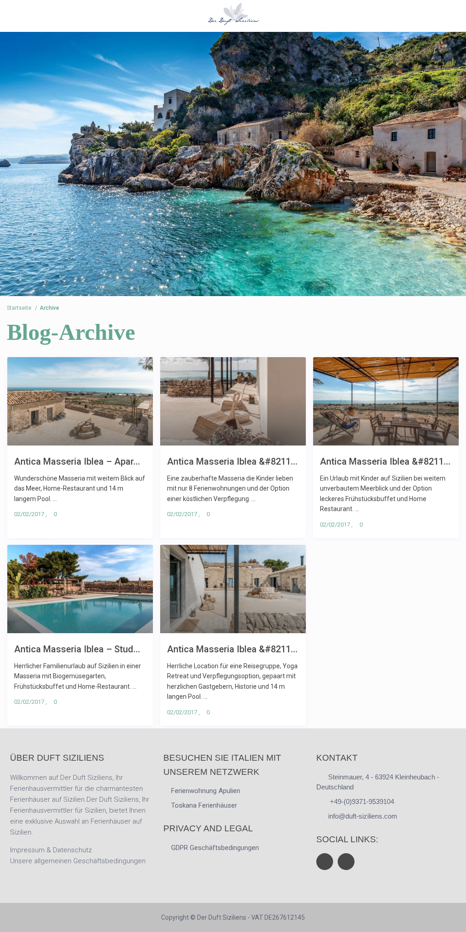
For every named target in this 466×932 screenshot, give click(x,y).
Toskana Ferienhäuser (204, 805)
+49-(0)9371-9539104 (361, 801)
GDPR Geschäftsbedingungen (215, 848)
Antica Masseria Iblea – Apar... (77, 461)
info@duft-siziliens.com (362, 816)
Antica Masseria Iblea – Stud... (77, 649)
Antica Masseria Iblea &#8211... (232, 461)
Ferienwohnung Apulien (205, 791)
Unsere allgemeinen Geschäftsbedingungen (78, 861)
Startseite (19, 308)
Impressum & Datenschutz (51, 850)
